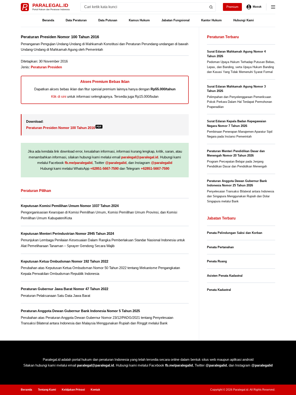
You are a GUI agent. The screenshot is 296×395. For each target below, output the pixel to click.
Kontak (95, 389)
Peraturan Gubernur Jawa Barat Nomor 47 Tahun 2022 (64, 289)
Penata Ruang (217, 261)
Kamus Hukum (139, 20)
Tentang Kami (47, 389)
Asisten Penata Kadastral (225, 275)
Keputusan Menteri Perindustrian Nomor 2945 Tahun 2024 (67, 233)
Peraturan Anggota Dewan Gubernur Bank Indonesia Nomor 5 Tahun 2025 (80, 311)
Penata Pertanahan (220, 247)
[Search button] (211, 7)
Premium (232, 7)
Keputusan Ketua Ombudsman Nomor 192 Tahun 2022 (64, 261)
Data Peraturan (76, 20)
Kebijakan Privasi (73, 389)
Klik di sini (58, 96)
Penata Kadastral (219, 290)
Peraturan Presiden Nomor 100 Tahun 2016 (64, 128)
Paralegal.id (50, 5)
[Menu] (273, 7)
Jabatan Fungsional (175, 20)
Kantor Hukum (211, 20)
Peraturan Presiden (46, 67)
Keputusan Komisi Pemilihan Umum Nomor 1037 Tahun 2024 (70, 206)
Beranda (48, 20)
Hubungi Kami (243, 20)
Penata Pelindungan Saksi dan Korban (234, 233)
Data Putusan (107, 20)
